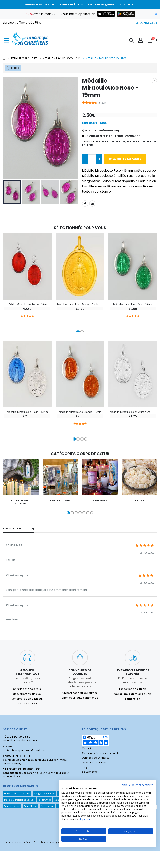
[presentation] (9, 128)
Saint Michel (30, 806)
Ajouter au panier (127, 159)
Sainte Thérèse (12, 806)
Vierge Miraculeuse (44, 793)
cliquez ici (84, 819)
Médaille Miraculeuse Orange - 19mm (80, 411)
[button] (131, 41)
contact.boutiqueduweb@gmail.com (24, 750)
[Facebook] (85, 203)
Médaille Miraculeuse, (111, 141)
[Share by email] (92, 203)
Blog (84, 767)
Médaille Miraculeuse (24, 58)
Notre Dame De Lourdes (17, 793)
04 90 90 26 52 (20, 736)
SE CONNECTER (146, 23)
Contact (86, 748)
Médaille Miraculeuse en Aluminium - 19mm (133, 411)
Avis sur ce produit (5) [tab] (18, 528)
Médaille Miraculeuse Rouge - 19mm (27, 304)
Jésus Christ (44, 799)
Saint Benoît (47, 806)
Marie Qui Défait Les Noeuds (19, 799)
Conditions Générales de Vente (101, 753)
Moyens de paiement (94, 762)
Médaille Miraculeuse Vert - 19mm (132, 304)
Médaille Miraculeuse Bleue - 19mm (27, 411)
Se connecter (90, 771)
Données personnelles (95, 757)
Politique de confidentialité (136, 785)
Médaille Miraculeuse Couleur (61, 58)
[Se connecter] (140, 40)
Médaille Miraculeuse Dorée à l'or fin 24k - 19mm (80, 304)
